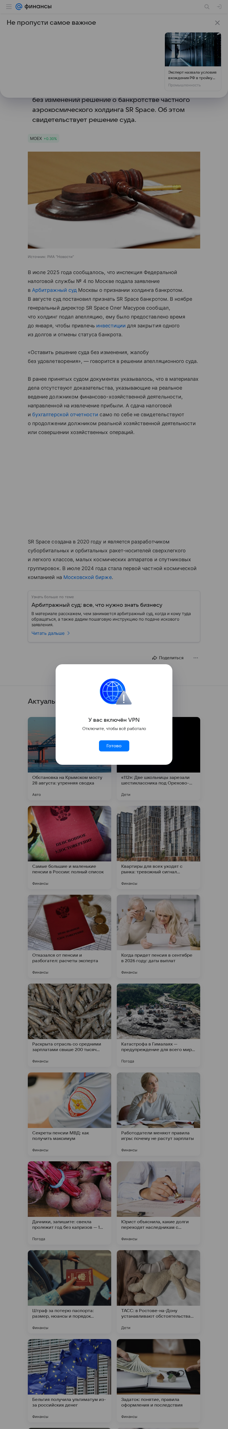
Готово (114, 745)
